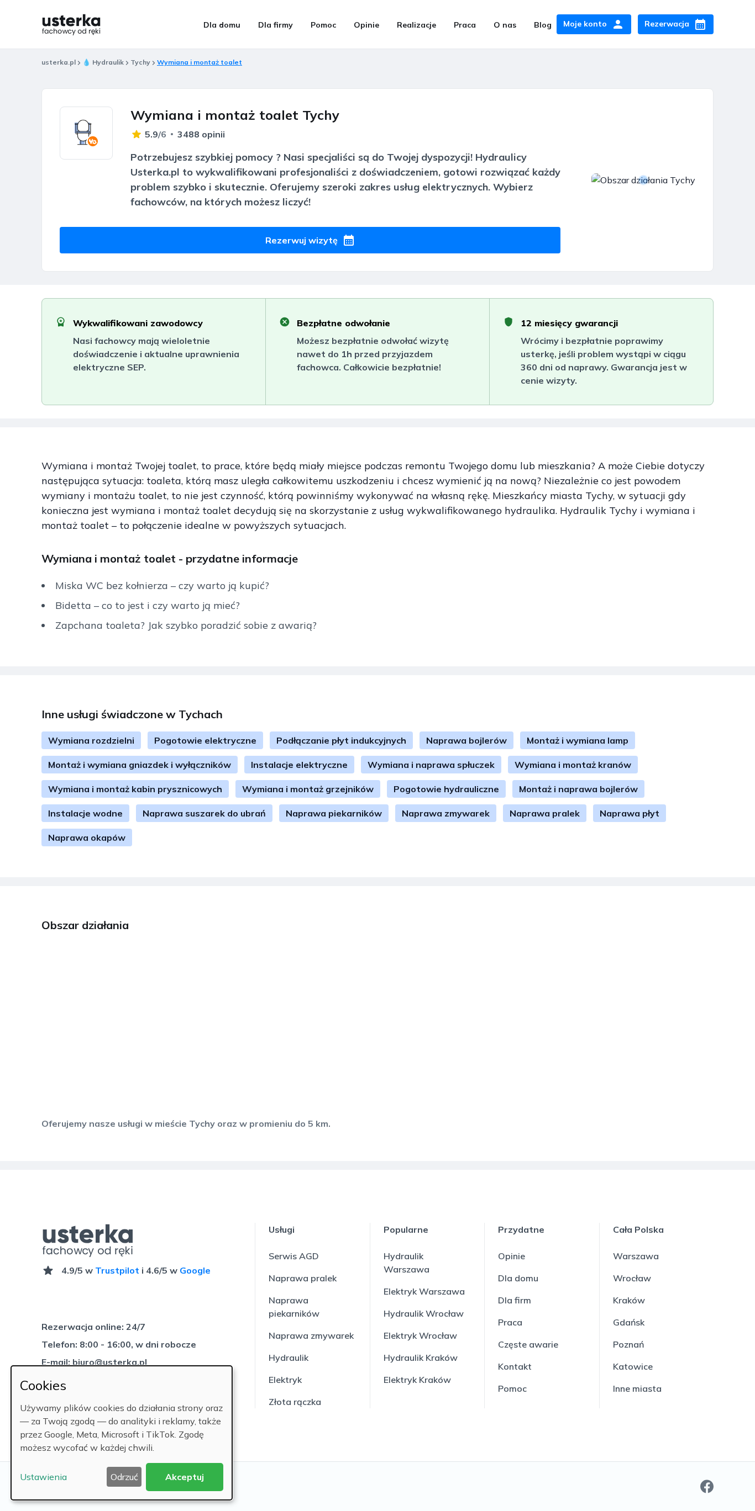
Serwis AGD (294, 1255)
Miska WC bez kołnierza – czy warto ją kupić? (162, 585)
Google (195, 1270)
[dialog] (121, 1433)
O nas (505, 25)
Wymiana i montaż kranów (573, 764)
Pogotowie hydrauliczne (446, 788)
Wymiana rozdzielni (91, 740)
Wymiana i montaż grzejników (308, 788)
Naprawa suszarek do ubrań (204, 813)
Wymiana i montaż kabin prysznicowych (135, 788)
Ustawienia (43, 1476)
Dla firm (514, 1300)
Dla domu (221, 25)
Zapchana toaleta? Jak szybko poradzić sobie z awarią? (186, 625)
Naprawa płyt (629, 813)
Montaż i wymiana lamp (577, 740)
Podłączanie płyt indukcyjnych (341, 740)
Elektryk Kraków (417, 1379)
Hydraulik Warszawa (406, 1262)
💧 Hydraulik (103, 62)
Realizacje (416, 25)
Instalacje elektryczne (299, 764)
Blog (543, 25)
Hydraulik (288, 1357)
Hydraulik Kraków (421, 1357)
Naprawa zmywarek (446, 813)
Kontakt (515, 1366)
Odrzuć (124, 1476)
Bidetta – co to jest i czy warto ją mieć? (147, 605)
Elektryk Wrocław (420, 1335)
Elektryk (285, 1379)
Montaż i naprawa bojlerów (578, 788)
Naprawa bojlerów (466, 740)
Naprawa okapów (86, 837)
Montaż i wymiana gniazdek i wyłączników (139, 764)
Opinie (366, 25)
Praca (465, 25)
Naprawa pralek (545, 813)
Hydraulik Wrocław (424, 1313)
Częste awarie (528, 1344)
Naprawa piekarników (334, 813)
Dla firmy (275, 25)
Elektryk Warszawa (424, 1291)
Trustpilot (117, 1270)
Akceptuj (184, 1476)
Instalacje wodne (85, 813)
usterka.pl (58, 62)
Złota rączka (295, 1401)
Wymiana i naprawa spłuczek (431, 764)
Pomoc (323, 25)
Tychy (140, 62)
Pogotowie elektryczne (205, 740)
